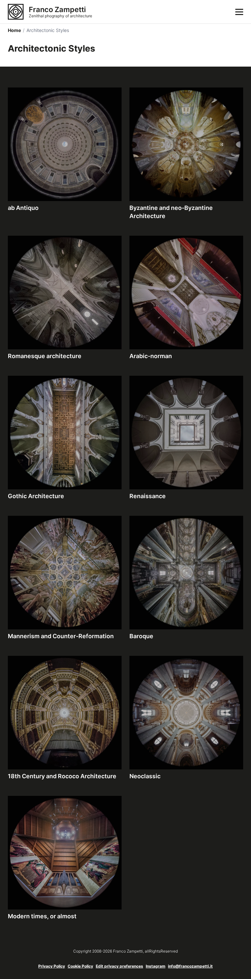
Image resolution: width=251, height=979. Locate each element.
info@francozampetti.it (190, 966)
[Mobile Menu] (239, 12)
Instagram (155, 966)
